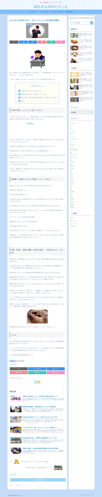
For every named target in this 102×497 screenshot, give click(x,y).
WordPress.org (73, 225)
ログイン (72, 218)
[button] (60, 42)
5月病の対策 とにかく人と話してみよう (31, 90)
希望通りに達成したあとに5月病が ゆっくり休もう (34, 94)
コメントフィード (74, 223)
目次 (35, 86)
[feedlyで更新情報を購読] (35, 382)
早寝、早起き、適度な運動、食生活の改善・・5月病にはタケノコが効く (39, 97)
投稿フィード (73, 220)
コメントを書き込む (38, 480)
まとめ (22, 101)
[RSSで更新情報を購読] (38, 382)
